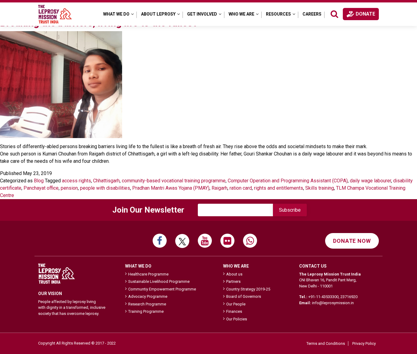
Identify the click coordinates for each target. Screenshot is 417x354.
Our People (235, 304)
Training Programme (146, 311)
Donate (365, 14)
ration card (241, 188)
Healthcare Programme (148, 274)
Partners (233, 281)
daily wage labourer (370, 181)
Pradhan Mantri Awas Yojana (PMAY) (170, 188)
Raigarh (219, 188)
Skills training (319, 188)
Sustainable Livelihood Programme (159, 281)
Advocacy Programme (147, 296)
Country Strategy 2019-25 (248, 289)
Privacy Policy (364, 343)
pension (69, 188)
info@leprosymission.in (333, 303)
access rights (76, 181)
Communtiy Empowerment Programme (162, 289)
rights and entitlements (278, 188)
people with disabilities (105, 188)
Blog (39, 181)
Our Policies (236, 319)
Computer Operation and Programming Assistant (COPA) (288, 181)
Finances (234, 311)
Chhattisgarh (106, 181)
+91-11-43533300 (323, 296)
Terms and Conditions (325, 343)
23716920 (348, 296)
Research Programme (147, 304)
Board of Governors (243, 296)
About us (234, 274)
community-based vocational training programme (174, 181)
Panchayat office (41, 188)
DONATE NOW (352, 241)
